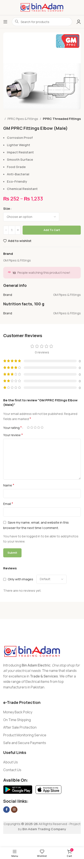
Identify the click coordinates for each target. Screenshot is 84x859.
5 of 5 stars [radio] (42, 427)
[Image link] (32, 651)
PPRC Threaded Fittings (62, 118)
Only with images (20, 579)
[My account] (78, 21)
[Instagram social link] (14, 809)
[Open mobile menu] (5, 21)
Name (8, 485)
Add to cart (52, 230)
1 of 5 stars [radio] (28, 427)
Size (6, 208)
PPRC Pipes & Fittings (23, 118)
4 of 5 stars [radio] (38, 427)
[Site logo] (42, 7)
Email (8, 503)
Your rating (12, 427)
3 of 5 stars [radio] (35, 427)
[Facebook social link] (6, 809)
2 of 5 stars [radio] (31, 427)
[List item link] (42, 712)
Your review (13, 435)
